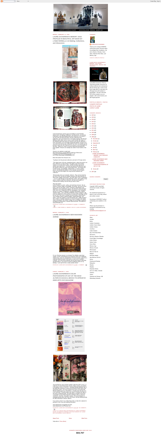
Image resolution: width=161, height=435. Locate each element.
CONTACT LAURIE (94, 108)
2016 (92, 119)
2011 (92, 130)
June (94, 145)
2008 (92, 136)
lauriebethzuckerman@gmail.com (98, 210)
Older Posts (84, 418)
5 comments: (81, 204)
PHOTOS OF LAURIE (95, 106)
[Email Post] (54, 205)
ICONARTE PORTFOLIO (96, 104)
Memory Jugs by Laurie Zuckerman (76, 207)
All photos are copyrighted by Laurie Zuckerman (71, 410)
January (95, 169)
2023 (92, 115)
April (94, 147)
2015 (92, 121)
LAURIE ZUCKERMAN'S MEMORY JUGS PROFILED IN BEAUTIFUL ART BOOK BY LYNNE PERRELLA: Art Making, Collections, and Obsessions (68, 40)
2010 (92, 132)
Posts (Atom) (63, 421)
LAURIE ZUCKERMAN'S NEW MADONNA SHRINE (67, 216)
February (95, 151)
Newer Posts (56, 418)
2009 (92, 134)
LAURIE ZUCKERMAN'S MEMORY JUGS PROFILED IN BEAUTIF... (100, 155)
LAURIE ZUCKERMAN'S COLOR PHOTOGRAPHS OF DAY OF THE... (100, 164)
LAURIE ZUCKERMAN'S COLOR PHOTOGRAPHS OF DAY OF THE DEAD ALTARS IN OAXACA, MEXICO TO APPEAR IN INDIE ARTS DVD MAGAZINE (69, 277)
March (94, 149)
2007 (92, 171)
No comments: (82, 407)
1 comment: (81, 264)
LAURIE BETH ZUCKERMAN (97, 44)
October (95, 141)
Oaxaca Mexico (66, 413)
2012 (92, 128)
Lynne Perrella (61, 207)
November (95, 138)
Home (70, 418)
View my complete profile (97, 57)
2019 (92, 117)
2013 (92, 126)
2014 (92, 123)
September (95, 143)
